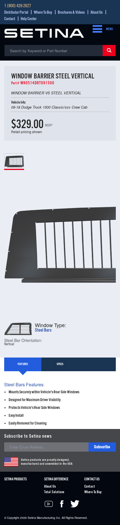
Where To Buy (43, 12)
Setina (32, 518)
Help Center (29, 18)
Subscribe (102, 447)
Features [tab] (23, 364)
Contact (9, 18)
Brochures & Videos (71, 12)
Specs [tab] (60, 364)
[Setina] (44, 32)
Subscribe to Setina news (28, 436)
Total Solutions (54, 492)
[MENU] (95, 29)
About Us (96, 12)
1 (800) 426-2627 (17, 6)
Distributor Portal (16, 12)
